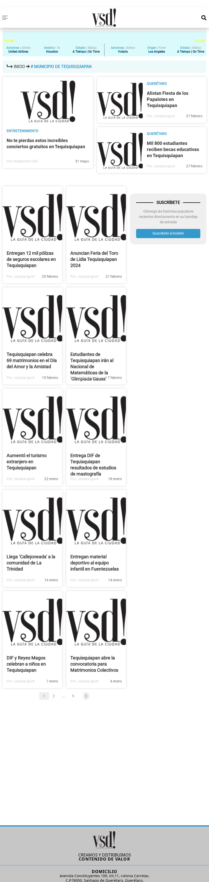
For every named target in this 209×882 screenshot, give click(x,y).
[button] (83, 696)
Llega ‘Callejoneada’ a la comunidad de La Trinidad (31, 563)
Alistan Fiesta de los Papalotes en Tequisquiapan (167, 99)
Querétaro (157, 84)
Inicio (19, 66)
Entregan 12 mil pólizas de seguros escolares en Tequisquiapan (31, 259)
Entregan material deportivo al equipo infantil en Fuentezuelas (94, 563)
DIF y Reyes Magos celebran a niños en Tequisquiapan (26, 664)
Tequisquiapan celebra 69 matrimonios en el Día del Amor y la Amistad (32, 360)
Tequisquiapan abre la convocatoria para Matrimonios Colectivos (94, 664)
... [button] (63, 695)
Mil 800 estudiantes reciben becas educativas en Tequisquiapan (173, 149)
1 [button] (44, 696)
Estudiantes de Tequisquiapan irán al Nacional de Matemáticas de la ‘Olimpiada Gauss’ (91, 366)
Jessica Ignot (164, 116)
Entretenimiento (22, 131)
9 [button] (73, 696)
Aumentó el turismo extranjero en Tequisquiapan (27, 461)
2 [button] (54, 696)
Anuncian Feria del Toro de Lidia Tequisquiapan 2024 (94, 259)
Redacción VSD (26, 161)
